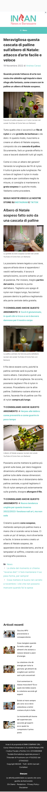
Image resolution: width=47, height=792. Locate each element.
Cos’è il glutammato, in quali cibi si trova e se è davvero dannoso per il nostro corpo (22, 316)
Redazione (21, 784)
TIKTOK (34, 202)
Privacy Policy (33, 784)
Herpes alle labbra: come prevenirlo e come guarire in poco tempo (21, 415)
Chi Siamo (11, 784)
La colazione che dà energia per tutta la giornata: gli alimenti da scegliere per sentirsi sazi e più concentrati (27, 668)
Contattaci (23, 767)
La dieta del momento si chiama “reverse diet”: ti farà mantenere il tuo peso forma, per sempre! (22, 572)
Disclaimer (23, 787)
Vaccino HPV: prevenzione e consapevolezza (24, 633)
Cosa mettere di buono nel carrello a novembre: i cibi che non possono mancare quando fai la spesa (22, 584)
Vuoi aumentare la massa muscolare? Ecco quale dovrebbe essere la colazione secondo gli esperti (27, 687)
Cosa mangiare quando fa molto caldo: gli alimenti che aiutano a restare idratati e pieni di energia (26, 649)
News (10, 564)
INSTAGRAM (21, 202)
